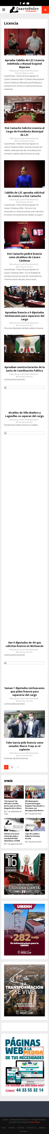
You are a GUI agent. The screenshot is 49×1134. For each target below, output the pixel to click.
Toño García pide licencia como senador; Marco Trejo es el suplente (24, 746)
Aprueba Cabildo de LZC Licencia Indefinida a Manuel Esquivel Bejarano (24, 64)
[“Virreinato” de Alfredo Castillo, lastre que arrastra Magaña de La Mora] (14, 792)
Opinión (8, 781)
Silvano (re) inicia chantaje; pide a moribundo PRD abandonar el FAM (12, 837)
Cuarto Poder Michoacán (29, 71)
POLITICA (20, 1128)
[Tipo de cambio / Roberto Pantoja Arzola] (35, 824)
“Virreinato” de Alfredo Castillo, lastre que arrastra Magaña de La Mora (13, 805)
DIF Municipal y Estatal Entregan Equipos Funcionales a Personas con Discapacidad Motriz (35, 806)
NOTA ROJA (31, 1128)
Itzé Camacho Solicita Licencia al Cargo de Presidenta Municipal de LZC (24, 131)
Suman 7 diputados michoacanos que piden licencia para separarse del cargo (24, 691)
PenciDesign (35, 1122)
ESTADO (12, 1128)
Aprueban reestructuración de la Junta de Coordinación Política (24, 369)
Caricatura (23, 1131)
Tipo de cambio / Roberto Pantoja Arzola (32, 836)
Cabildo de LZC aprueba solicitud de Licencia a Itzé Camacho (24, 194)
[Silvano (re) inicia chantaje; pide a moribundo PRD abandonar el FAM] (14, 824)
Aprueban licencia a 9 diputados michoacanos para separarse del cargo (24, 316)
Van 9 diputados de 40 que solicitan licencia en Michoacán (24, 644)
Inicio (4, 1128)
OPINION (42, 1128)
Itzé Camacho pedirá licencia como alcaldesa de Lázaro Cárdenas (24, 257)
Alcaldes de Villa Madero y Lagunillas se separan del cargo (24, 414)
